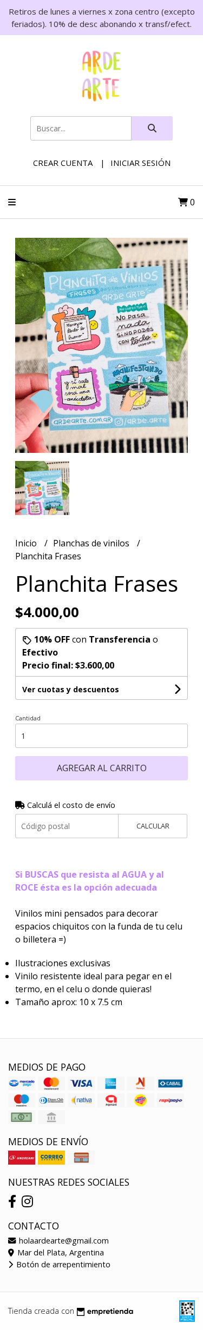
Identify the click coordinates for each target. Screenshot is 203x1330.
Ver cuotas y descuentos (70, 689)
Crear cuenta (63, 162)
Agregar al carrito (102, 768)
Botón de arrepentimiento (62, 1264)
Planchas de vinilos (92, 543)
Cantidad (28, 718)
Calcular (152, 826)
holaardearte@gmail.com (63, 1240)
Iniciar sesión (140, 162)
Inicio (27, 543)
